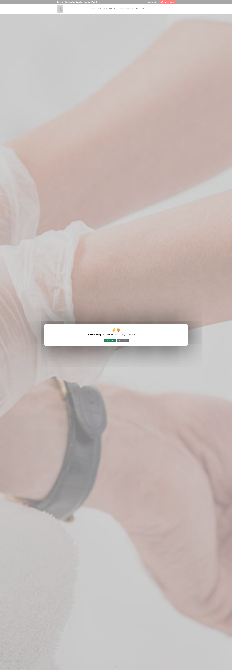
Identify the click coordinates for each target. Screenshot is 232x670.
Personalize (123, 340)
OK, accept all (110, 340)
